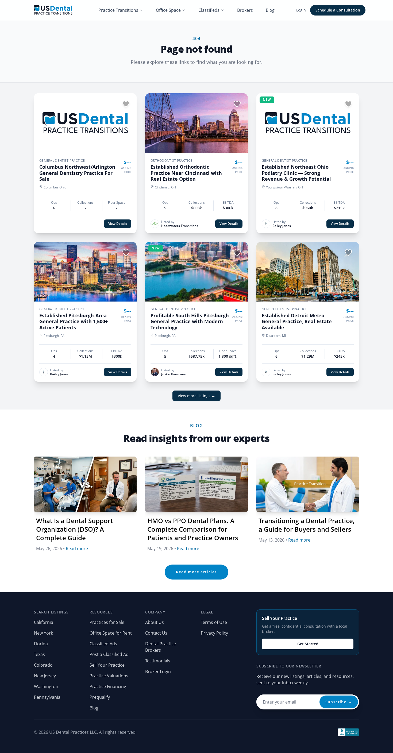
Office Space (168, 10)
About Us (154, 622)
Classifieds (208, 10)
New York (43, 633)
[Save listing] (126, 104)
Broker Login (158, 671)
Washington (46, 686)
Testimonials (157, 661)
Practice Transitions (118, 10)
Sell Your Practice (107, 665)
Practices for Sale (107, 622)
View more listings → (196, 395)
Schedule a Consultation (337, 10)
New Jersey (45, 676)
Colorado (43, 665)
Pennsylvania (47, 697)
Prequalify (100, 697)
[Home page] (53, 10)
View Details (117, 223)
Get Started (307, 643)
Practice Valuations (109, 676)
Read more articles (196, 571)
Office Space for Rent (111, 633)
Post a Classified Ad (109, 654)
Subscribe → (338, 701)
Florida (41, 644)
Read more (77, 548)
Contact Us (156, 633)
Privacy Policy (214, 633)
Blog (270, 10)
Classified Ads (103, 644)
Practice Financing (108, 686)
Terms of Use (214, 622)
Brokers (245, 10)
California (43, 622)
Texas (39, 654)
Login (301, 10)
